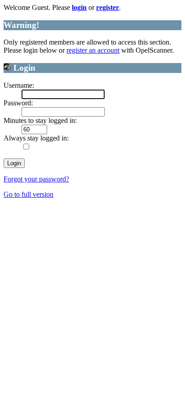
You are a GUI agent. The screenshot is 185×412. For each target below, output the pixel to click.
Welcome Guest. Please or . (62, 7)
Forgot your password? (36, 179)
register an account (92, 50)
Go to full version (28, 194)
